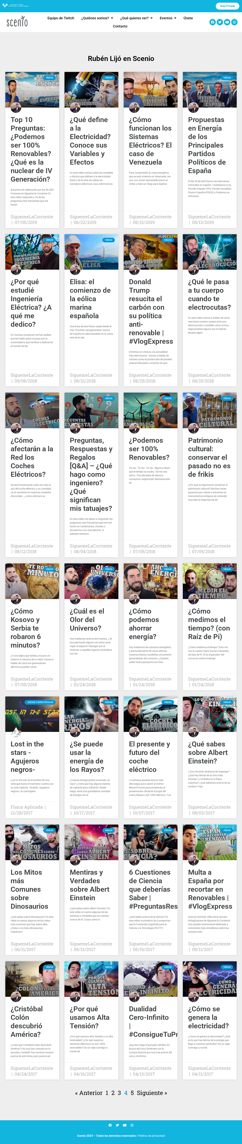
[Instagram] (234, 22)
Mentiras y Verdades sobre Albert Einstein (89, 885)
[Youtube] (227, 22)
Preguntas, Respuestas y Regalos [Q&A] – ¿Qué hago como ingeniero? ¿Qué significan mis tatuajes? (91, 474)
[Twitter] (220, 22)
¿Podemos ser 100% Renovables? (149, 449)
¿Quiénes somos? (95, 18)
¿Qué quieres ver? (134, 18)
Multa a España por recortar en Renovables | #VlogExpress (210, 889)
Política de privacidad (151, 1135)
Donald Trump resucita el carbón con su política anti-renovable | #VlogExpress (151, 311)
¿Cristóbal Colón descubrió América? (27, 1022)
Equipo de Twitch (60, 18)
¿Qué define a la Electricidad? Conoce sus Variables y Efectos (90, 141)
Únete (188, 18)
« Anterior (89, 1093)
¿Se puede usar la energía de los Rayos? (87, 757)
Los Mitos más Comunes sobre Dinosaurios (29, 889)
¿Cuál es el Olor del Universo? (87, 619)
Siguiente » (152, 1093)
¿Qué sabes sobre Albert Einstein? (208, 752)
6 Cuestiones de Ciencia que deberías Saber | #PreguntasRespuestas (166, 889)
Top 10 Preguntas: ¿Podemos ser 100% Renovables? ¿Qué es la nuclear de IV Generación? (31, 149)
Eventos (166, 18)
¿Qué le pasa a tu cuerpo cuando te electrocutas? (209, 294)
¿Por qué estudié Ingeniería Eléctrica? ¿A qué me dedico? (31, 303)
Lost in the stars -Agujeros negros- (27, 757)
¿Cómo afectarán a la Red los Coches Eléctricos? (32, 457)
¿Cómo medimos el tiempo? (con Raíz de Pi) (209, 624)
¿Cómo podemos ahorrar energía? (144, 624)
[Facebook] (212, 22)
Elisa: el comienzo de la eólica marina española (90, 299)
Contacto (120, 26)
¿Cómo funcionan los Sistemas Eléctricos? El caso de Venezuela (150, 141)
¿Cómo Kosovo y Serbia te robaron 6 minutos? (26, 628)
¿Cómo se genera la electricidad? (208, 1017)
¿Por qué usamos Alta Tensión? (89, 1017)
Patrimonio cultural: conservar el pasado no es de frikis (209, 457)
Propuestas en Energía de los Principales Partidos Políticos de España (207, 145)
